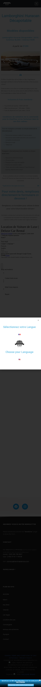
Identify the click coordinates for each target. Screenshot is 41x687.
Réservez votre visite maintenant (21, 685)
